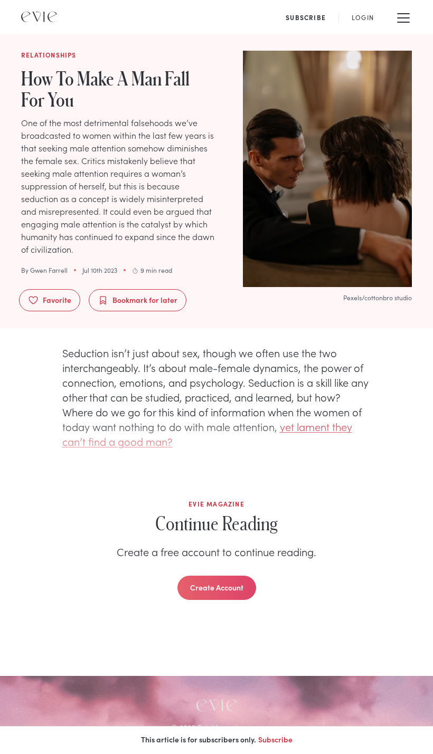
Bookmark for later (144, 299)
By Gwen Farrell (44, 270)
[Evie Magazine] (39, 16)
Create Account (216, 587)
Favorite (57, 299)
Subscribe (275, 739)
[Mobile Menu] (403, 16)
